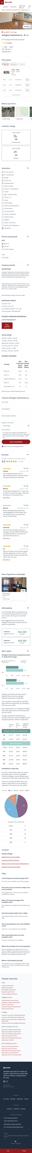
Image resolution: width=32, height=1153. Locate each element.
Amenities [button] (6, 168)
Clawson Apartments (8, 985)
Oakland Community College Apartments (13, 1015)
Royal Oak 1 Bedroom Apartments (11, 1029)
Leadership (20, 1099)
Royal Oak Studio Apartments (10, 1046)
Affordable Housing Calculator (12, 1124)
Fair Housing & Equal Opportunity (13, 1127)
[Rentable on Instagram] (7, 1082)
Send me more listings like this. (14, 446)
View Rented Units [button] (16, 94)
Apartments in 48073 (8, 1040)
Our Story (6, 1099)
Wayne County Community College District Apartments (14, 1020)
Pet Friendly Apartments (11, 1118)
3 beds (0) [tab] (22, 64)
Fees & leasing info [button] (9, 236)
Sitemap (23, 1109)
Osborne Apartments (8, 1009)
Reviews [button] (5, 455)
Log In (29, 7)
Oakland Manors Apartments (10, 1000)
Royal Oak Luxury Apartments (10, 1053)
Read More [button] (6, 498)
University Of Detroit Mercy (10, 860)
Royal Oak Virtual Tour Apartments (12, 1055)
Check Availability (16, 442)
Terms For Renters (18, 1135)
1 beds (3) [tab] (5, 64)
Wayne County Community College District (15, 864)
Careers (5, 7)
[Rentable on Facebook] (4, 1082)
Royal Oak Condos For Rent (9, 1036)
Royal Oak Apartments (8, 992)
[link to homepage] (16, 1068)
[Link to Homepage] (8, 2)
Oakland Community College (11, 857)
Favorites (13, 7)
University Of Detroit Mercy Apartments (13, 1017)
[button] (16, 16)
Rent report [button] (6, 651)
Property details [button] (8, 265)
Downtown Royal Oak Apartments (11, 1007)
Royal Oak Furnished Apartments (11, 1050)
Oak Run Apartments (8, 1004)
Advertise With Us (22, 7)
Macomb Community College (11, 867)
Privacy (27, 1135)
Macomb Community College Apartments (13, 1023)
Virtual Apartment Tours (11, 1121)
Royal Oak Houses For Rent (9, 1048)
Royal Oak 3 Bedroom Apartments (11, 1034)
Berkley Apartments (7, 988)
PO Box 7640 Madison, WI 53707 (8, 1086)
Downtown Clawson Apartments (11, 1002)
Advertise (16, 1109)
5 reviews (9, 43)
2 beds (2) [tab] (13, 64)
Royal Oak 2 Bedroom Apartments (11, 1031)
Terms (10, 1135)
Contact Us (10, 1109)
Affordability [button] (7, 608)
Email (24, 1151)
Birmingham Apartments (9, 990)
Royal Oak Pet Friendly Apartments (12, 1038)
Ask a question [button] (7, 326)
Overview (12, 1099)
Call (8, 1151)
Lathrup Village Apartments (9, 994)
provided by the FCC (19, 391)
